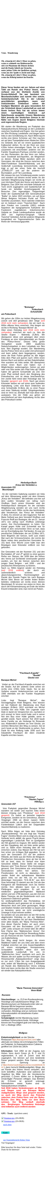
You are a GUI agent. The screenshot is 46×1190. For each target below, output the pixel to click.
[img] (23, 7)
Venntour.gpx (9, 1118)
